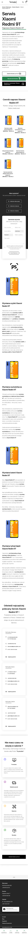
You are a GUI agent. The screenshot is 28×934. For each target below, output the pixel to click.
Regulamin (4, 921)
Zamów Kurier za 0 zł (14, 856)
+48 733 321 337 (12, 713)
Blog (3, 919)
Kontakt (4, 917)
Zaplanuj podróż (12, 657)
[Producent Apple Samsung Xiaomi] (8, 235)
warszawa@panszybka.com (14, 646)
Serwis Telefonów (6, 7)
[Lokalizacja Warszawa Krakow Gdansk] (19, 231)
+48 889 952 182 (12, 643)
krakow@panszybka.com (13, 681)
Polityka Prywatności (7, 923)
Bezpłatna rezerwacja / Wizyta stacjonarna (12, 84)
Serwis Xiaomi (15, 7)
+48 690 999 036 (12, 678)
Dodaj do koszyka (8, 114)
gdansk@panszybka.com (14, 715)
